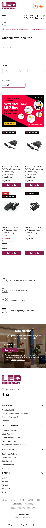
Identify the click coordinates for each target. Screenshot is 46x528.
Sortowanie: (6, 80)
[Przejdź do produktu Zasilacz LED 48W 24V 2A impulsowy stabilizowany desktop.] (34, 206)
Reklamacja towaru (10, 441)
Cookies (5, 421)
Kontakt (5, 485)
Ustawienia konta (9, 458)
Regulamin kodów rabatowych (14, 444)
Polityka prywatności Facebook (15, 414)
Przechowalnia (8, 465)
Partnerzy (6, 488)
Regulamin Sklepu (9, 410)
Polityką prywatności (18, 360)
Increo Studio (26, 517)
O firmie (5, 478)
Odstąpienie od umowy (11, 437)
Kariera (5, 481)
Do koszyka (11, 185)
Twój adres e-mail (10, 344)
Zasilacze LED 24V (37, 29)
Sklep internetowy (20, 525)
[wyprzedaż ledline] (23, 111)
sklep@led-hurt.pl (12, 389)
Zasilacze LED (24, 29)
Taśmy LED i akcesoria (8, 29)
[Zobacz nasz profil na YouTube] (7, 394)
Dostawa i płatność (10, 430)
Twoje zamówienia (9, 454)
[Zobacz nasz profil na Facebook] (3, 394)
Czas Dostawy (8, 434)
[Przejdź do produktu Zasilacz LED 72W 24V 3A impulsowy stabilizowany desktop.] (11, 206)
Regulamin (16, 355)
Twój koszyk (7, 461)
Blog (4, 492)
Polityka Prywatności (10, 417)
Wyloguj (5, 468)
